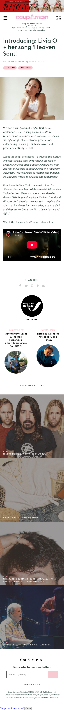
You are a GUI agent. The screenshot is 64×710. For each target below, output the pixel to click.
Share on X (26, 285)
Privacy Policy (32, 685)
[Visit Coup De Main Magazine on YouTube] (25, 660)
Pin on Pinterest (32, 285)
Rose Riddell (36, 61)
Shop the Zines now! (12, 708)
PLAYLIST (58, 18)
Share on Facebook (20, 285)
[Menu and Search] (5, 18)
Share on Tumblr (37, 285)
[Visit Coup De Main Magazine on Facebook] (21, 660)
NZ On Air (10, 68)
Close (28, 708)
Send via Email (43, 285)
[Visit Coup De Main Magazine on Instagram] (29, 660)
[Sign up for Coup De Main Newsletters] (45, 660)
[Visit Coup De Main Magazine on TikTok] (33, 660)
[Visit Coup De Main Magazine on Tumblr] (41, 660)
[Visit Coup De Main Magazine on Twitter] (37, 660)
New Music (25, 68)
